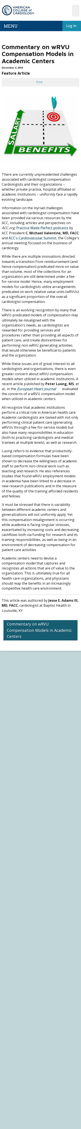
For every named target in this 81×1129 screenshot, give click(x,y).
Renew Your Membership (18, 740)
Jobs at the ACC (12, 713)
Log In (68, 25)
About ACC (11, 689)
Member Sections (17, 662)
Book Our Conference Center (20, 724)
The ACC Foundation (15, 697)
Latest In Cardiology (19, 775)
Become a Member (14, 736)
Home (34, 657)
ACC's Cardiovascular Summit (32, 238)
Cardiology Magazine (15, 783)
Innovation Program (15, 709)
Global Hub (10, 755)
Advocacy (9, 701)
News (6, 779)
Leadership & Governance (18, 693)
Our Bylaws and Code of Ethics (21, 717)
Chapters (8, 752)
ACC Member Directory (17, 759)
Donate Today (13, 767)
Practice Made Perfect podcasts (42, 227)
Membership (52, 657)
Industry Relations (13, 720)
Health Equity (11, 705)
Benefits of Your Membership (20, 744)
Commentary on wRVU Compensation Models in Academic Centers (39, 630)
